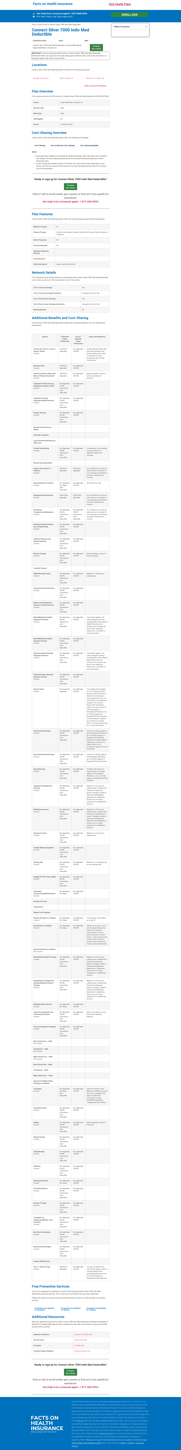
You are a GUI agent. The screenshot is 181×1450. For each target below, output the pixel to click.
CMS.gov (80, 1421)
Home (34, 25)
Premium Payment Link (82, 1351)
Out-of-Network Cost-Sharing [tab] (63, 146)
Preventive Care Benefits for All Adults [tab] (44, 1309)
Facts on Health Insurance (52, 4)
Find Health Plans (120, 4)
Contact (130, 1443)
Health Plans (42, 25)
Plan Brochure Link (80, 1340)
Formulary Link (79, 1345)
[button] (146, 27)
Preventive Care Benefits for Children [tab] (96, 1309)
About (123, 1443)
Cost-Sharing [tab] (40, 146)
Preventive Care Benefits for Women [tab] (71, 1309)
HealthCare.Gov (106, 1433)
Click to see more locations (95, 86)
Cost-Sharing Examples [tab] (89, 146)
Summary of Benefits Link (83, 1334)
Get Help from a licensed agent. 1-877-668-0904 (62, 13)
